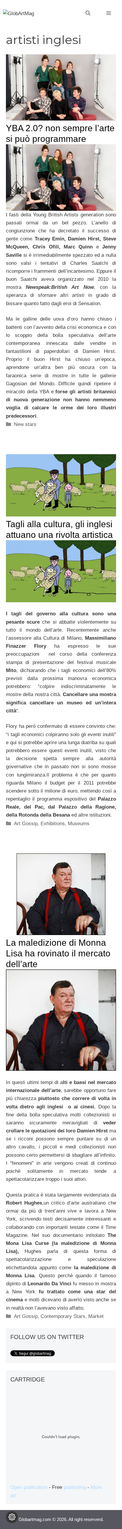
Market (96, 1316)
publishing (75, 1487)
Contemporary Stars (63, 1316)
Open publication (28, 1487)
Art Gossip (26, 823)
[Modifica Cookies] (12, 1517)
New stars (25, 424)
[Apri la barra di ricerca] (88, 13)
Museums (78, 823)
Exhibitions (53, 823)
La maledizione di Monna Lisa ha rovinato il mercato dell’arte (58, 953)
